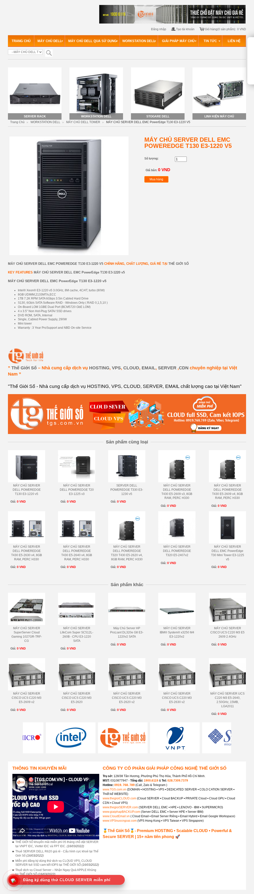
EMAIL (149, 367)
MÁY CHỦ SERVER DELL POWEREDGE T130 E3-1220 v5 (27, 490)
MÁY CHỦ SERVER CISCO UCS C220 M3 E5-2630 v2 (177, 698)
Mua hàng (156, 179)
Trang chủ (17, 122)
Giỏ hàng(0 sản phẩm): (220, 29)
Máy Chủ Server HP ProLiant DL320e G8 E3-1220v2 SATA (126, 632)
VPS (116, 367)
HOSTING (99, 367)
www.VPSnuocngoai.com (120, 820)
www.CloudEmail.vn (116, 816)
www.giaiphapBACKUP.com (121, 811)
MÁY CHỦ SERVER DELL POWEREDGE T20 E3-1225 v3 (77, 490)
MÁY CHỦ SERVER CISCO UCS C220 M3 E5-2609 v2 (26, 698)
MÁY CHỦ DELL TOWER (83, 122)
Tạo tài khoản (185, 29)
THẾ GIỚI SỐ (178, 264)
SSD (59, 311)
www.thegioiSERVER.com (120, 807)
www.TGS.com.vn (115, 789)
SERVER (167, 367)
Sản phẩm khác (127, 584)
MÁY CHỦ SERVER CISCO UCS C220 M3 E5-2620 (77, 698)
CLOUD (131, 367)
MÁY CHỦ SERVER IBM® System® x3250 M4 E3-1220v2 (177, 632)
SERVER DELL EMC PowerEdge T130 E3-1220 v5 (63, 264)
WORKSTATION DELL (45, 122)
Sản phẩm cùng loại (127, 441)
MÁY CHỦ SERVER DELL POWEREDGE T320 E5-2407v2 (177, 551)
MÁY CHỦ (15, 264)
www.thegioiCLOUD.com (119, 798)
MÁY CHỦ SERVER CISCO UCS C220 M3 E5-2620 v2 (127, 698)
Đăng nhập (158, 29)
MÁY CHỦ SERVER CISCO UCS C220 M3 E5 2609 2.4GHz (227, 632)
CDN (184, 367)
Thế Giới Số (24, 367)
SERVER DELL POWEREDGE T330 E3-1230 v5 (126, 490)
